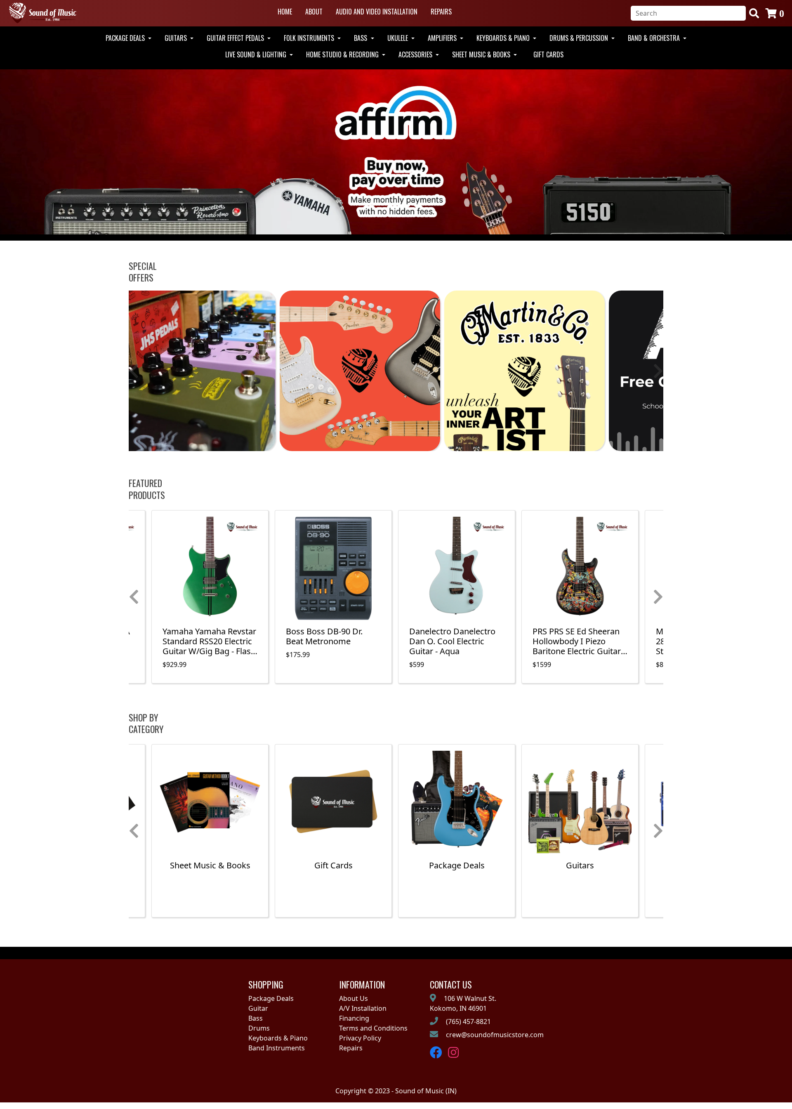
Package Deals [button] (126, 38)
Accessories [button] (416, 54)
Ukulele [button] (398, 38)
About (314, 12)
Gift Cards (548, 54)
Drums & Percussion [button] (579, 38)
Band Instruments (276, 1047)
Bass (255, 1018)
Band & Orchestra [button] (654, 38)
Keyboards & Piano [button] (503, 38)
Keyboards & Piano (278, 1038)
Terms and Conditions (373, 1028)
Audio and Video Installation (376, 12)
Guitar (258, 1008)
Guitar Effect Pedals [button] (236, 38)
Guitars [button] (177, 38)
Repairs (441, 12)
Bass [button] (361, 38)
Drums (259, 1028)
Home (285, 12)
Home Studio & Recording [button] (343, 54)
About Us (353, 998)
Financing (354, 1018)
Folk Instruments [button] (310, 38)
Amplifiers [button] (443, 38)
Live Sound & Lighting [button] (256, 54)
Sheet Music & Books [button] (482, 54)
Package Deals (271, 998)
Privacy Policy (360, 1038)
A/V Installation (363, 1008)
